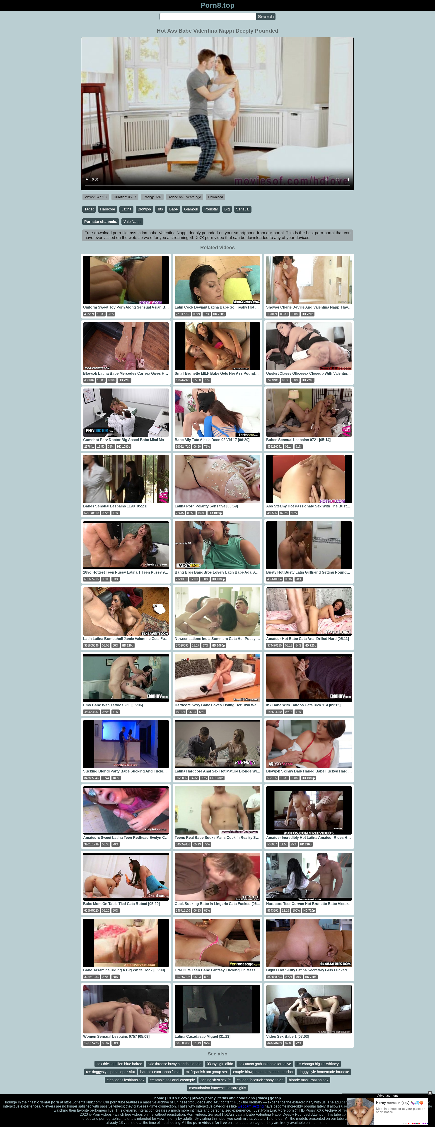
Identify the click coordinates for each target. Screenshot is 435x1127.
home (159, 1098)
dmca (262, 1098)
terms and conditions (236, 1098)
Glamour (191, 209)
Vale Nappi (132, 222)
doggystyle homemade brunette (324, 1072)
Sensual (242, 209)
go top (275, 1098)
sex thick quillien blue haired (119, 1064)
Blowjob (144, 209)
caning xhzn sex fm (216, 1080)
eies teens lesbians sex (125, 1080)
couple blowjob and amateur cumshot (263, 1072)
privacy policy (204, 1098)
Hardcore (107, 209)
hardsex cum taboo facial (160, 1072)
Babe (173, 209)
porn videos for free (210, 1123)
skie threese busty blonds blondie (174, 1064)
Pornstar (211, 209)
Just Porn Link (265, 1110)
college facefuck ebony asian (260, 1080)
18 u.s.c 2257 (178, 1098)
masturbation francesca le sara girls (217, 1088)
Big (227, 209)
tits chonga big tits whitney (318, 1064)
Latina (126, 209)
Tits (160, 209)
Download (215, 197)
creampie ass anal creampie (172, 1080)
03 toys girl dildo (220, 1064)
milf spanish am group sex (207, 1072)
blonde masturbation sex (308, 1080)
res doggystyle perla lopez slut (110, 1072)
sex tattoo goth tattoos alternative (265, 1064)
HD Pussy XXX (311, 1110)
